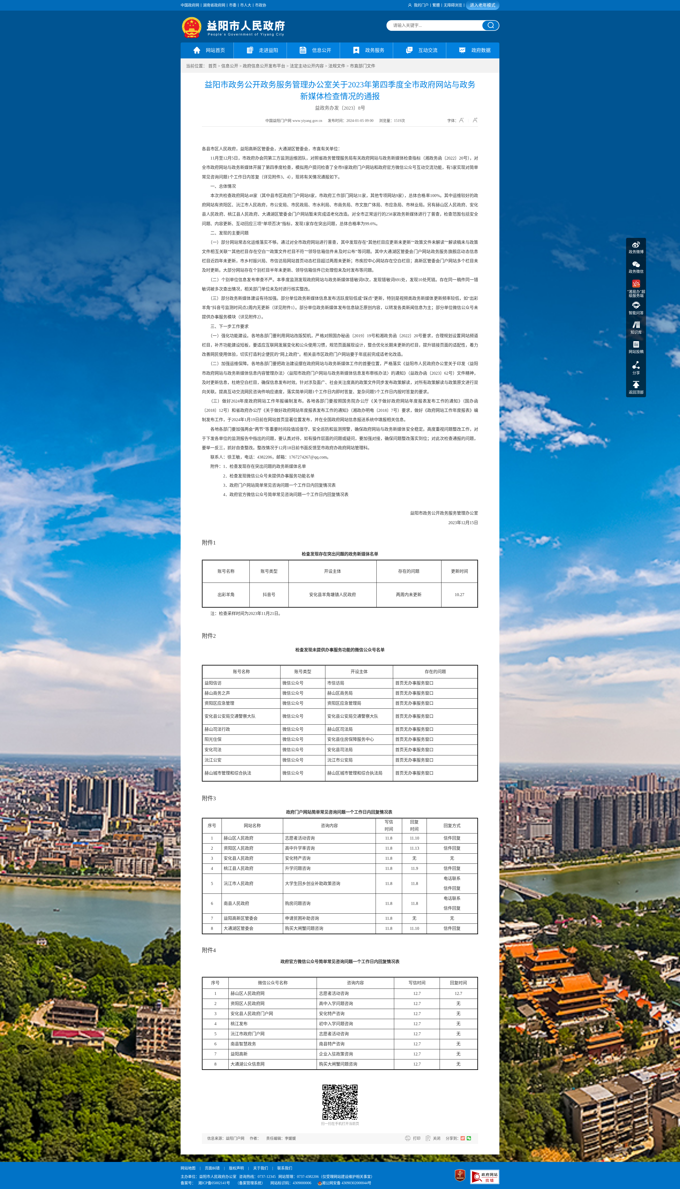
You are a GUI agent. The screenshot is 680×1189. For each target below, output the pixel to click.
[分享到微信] (469, 1138)
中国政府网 (190, 5)
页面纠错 (213, 1168)
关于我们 (260, 1168)
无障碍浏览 (453, 5)
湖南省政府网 (214, 5)
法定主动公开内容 (307, 66)
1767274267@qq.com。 (310, 457)
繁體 (436, 5)
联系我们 (284, 1168)
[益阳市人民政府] (234, 37)
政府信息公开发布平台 (264, 66)
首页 (212, 66)
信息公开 (229, 66)
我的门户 (421, 5)
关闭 (436, 1138)
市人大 (245, 5)
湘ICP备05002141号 (214, 1183)
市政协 (260, 5)
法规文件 (336, 66)
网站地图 (188, 1168)
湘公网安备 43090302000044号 (346, 1183)
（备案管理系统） (250, 1183)
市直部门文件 (362, 66)
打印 (416, 1138)
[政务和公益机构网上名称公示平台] (460, 1176)
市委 (232, 5)
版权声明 (236, 1168)
